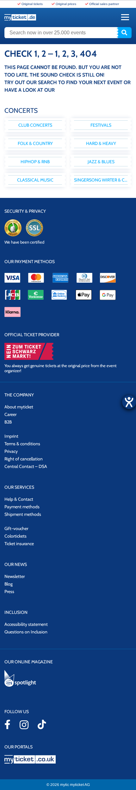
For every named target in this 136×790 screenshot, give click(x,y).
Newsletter (14, 576)
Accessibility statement (26, 624)
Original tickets (32, 4)
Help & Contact (18, 499)
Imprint (11, 436)
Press (9, 591)
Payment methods (22, 507)
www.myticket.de (20, 17)
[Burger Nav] (125, 17)
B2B (8, 422)
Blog (8, 584)
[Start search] (124, 32)
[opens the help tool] (129, 402)
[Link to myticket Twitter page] (42, 724)
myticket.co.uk (68, 759)
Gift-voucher (16, 528)
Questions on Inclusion (25, 632)
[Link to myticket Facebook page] (7, 724)
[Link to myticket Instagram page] (24, 725)
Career (10, 414)
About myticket (18, 407)
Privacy (11, 451)
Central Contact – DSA (25, 466)
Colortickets (15, 536)
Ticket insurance (19, 543)
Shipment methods (22, 514)
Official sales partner (104, 4)
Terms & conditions (22, 444)
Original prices (66, 4)
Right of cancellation (23, 459)
